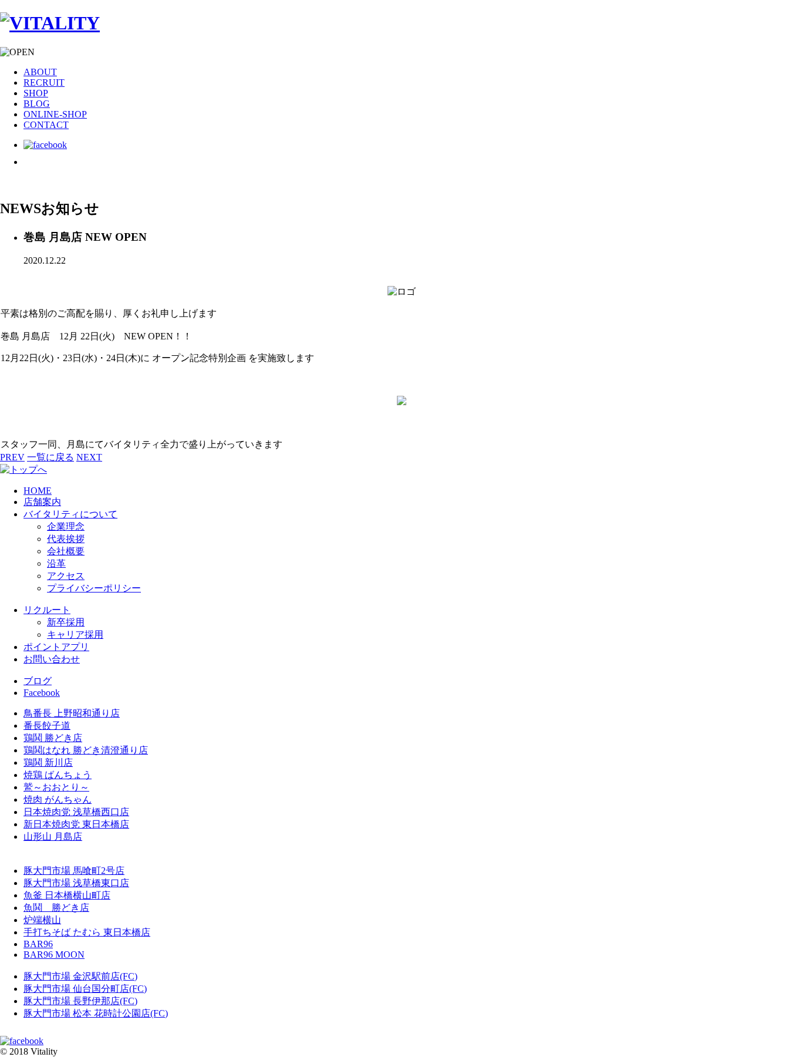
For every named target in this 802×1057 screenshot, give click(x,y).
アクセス (66, 576)
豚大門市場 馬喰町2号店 (73, 871)
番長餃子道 (46, 726)
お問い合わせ (51, 659)
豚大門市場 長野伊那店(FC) (80, 1001)
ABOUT (40, 72)
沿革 (56, 563)
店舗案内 (42, 502)
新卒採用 (66, 622)
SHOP (35, 93)
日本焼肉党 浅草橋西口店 (76, 812)
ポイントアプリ (56, 647)
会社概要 (66, 551)
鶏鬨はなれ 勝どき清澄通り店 (85, 750)
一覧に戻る (50, 457)
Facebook (41, 693)
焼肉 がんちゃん (57, 799)
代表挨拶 (66, 539)
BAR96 (38, 944)
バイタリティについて (70, 514)
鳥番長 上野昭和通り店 (71, 713)
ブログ (37, 681)
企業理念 (66, 526)
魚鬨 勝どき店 (56, 908)
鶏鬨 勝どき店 (52, 738)
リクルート (46, 610)
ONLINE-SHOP (55, 114)
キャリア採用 (75, 634)
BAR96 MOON (54, 955)
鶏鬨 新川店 (48, 762)
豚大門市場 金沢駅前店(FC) (80, 976)
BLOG (36, 104)
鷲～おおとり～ (56, 787)
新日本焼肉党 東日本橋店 (76, 824)
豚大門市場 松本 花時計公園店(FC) (95, 1013)
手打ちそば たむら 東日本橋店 (86, 932)
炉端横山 (42, 920)
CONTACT (46, 125)
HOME (37, 491)
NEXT (89, 457)
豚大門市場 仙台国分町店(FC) (85, 989)
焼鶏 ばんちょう (57, 775)
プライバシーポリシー (94, 588)
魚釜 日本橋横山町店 (66, 895)
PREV (12, 457)
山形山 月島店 (52, 836)
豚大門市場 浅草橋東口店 (76, 883)
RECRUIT (44, 82)
